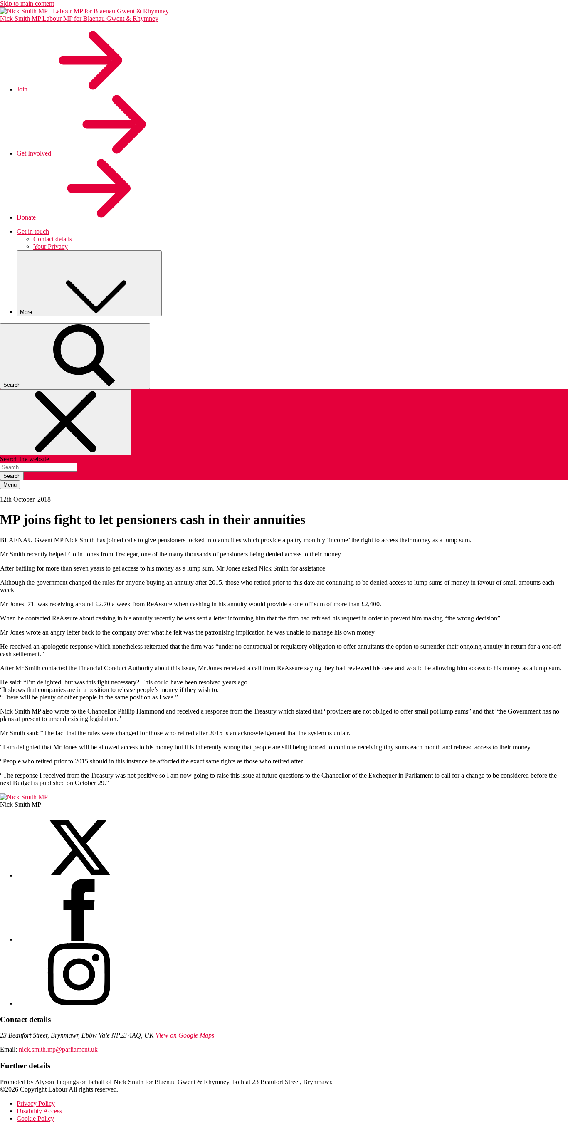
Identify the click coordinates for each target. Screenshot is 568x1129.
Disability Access (39, 1110)
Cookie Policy (35, 1118)
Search (11, 476)
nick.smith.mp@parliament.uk (58, 1049)
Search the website (24, 458)
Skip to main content (27, 3)
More (27, 312)
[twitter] (79, 875)
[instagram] (79, 1003)
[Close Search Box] (65, 422)
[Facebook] (79, 939)
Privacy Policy (36, 1103)
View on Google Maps (185, 1035)
